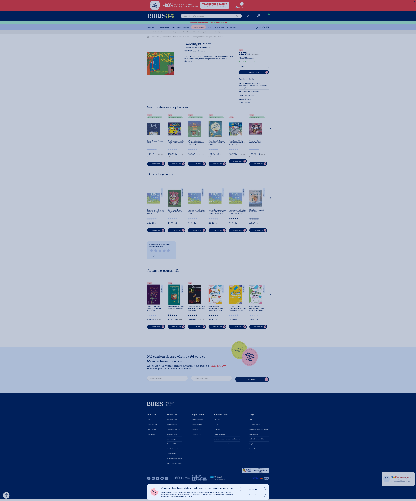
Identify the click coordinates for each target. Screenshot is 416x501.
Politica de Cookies (185, 496)
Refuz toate (253, 495)
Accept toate (252, 489)
